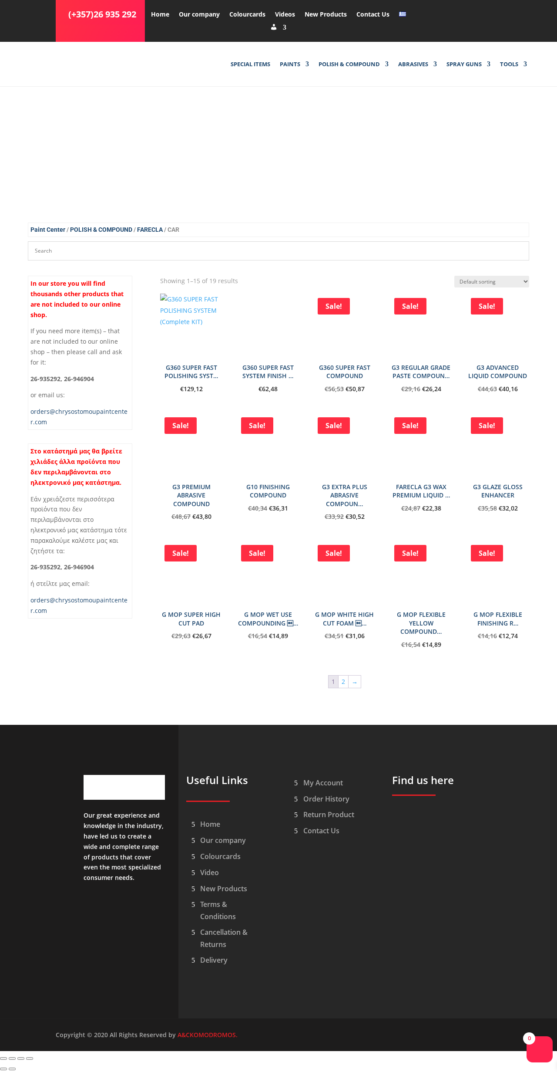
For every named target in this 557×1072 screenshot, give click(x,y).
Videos (285, 14)
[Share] (20, 1058)
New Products (326, 14)
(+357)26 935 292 (102, 14)
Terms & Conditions (218, 910)
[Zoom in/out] (3, 1058)
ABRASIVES (413, 64)
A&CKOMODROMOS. (208, 1035)
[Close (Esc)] (29, 1058)
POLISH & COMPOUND (349, 64)
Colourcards (247, 14)
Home (160, 14)
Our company (199, 14)
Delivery (214, 960)
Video (209, 872)
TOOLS (509, 64)
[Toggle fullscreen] (12, 1058)
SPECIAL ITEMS (250, 64)
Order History (326, 799)
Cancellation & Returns (224, 938)
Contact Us (372, 14)
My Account (323, 783)
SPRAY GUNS (464, 64)
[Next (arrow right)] (12, 1069)
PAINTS (290, 64)
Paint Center (47, 229)
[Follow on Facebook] (420, 12)
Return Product (328, 814)
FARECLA (150, 229)
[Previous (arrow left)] (3, 1069)
